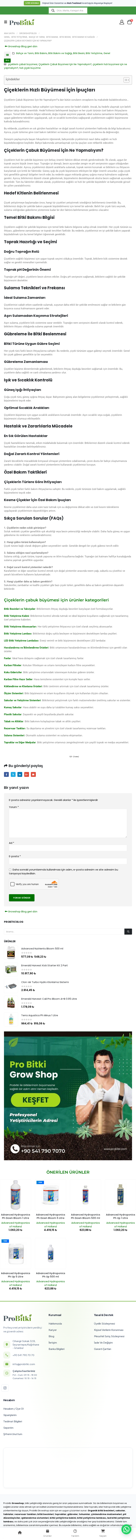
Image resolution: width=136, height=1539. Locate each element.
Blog (51, 1336)
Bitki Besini (79, 53)
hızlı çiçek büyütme (30, 68)
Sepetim (8, 1427)
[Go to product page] (11, 953)
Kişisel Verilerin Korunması (108, 1329)
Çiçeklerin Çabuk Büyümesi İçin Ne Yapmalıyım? (65, 64)
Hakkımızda (55, 1323)
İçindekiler (13, 79)
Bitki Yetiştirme (94, 53)
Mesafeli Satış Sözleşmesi (109, 1336)
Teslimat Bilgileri (12, 1421)
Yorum (14, 807)
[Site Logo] (21, 22)
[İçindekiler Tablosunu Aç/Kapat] (125, 80)
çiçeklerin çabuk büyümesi (22, 64)
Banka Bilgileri (57, 1348)
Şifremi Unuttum (12, 1434)
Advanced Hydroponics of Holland (15, 1224)
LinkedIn (19, 774)
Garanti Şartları (102, 1348)
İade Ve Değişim (103, 1342)
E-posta (33, 774)
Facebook (6, 774)
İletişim (53, 1342)
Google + (26, 774)
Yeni (40, 1182)
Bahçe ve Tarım (25, 53)
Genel (106, 53)
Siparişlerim (10, 1414)
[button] (6, 22)
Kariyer (53, 1329)
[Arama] (128, 932)
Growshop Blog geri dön (22, 46)
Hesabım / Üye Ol (13, 1408)
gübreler (72, 1514)
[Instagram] (5, 1388)
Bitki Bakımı (41, 53)
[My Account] (122, 22)
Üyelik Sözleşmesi (104, 1323)
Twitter (13, 774)
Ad (11, 843)
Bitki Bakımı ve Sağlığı (60, 53)
